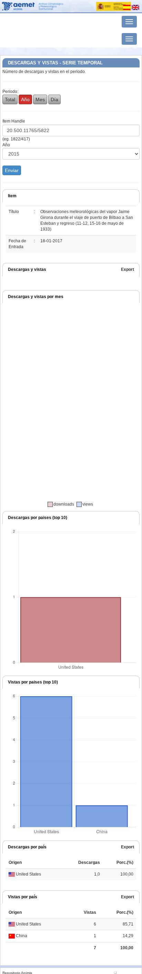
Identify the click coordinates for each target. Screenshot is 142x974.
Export (127, 269)
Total (10, 99)
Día (54, 99)
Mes (40, 99)
